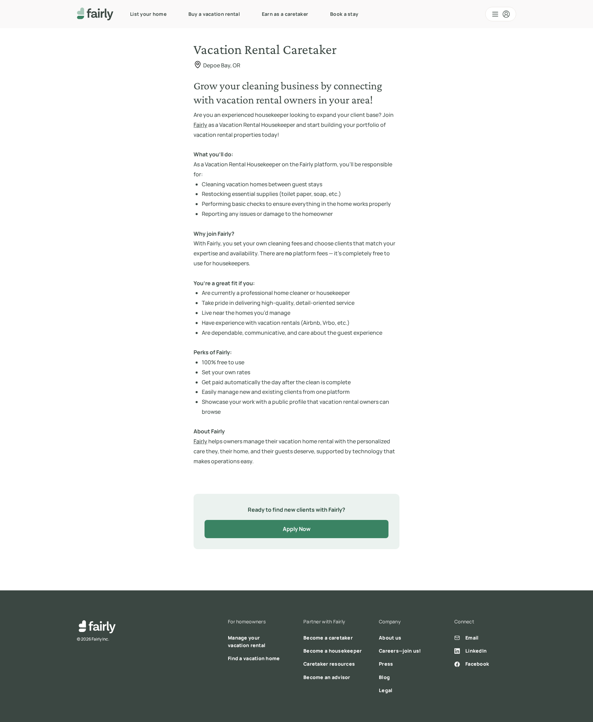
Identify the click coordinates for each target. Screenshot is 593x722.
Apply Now (297, 529)
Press (386, 663)
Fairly (200, 125)
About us (390, 637)
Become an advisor (326, 677)
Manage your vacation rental (246, 641)
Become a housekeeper (332, 650)
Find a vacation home (254, 658)
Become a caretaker (328, 637)
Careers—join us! (400, 650)
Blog (384, 677)
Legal (385, 690)
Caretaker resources (329, 663)
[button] (500, 14)
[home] (95, 14)
